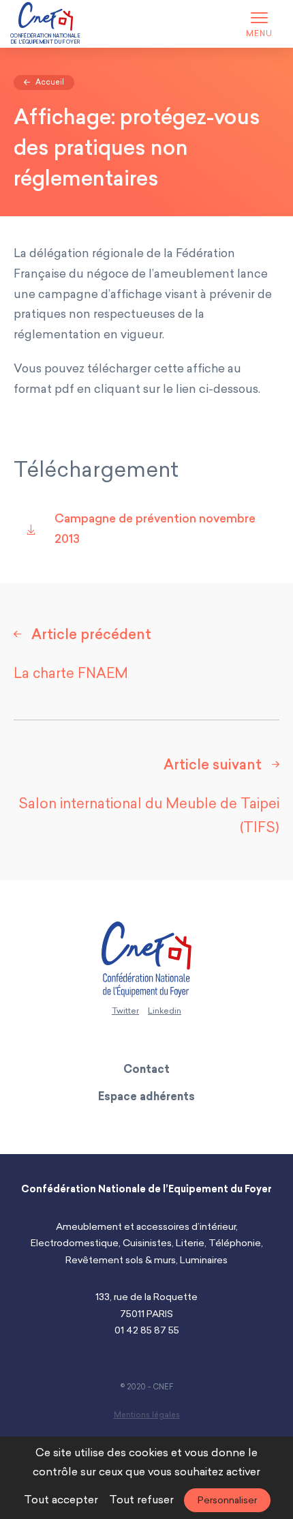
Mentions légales (147, 1415)
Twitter (125, 1011)
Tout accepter (61, 1499)
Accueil (48, 82)
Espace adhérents (146, 1096)
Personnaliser (227, 1500)
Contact (146, 1069)
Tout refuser (141, 1499)
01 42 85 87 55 (146, 1330)
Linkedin (164, 1011)
